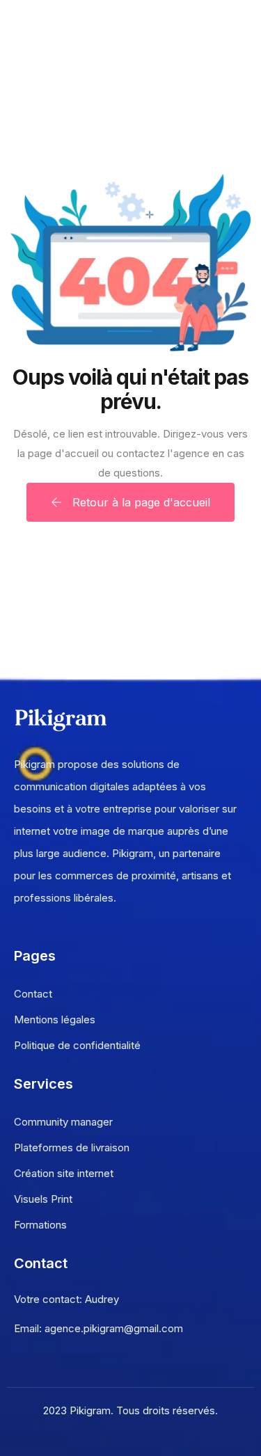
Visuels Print (43, 1199)
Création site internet (63, 1173)
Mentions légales (54, 1019)
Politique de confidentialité (77, 1045)
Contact (33, 993)
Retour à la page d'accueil (139, 502)
